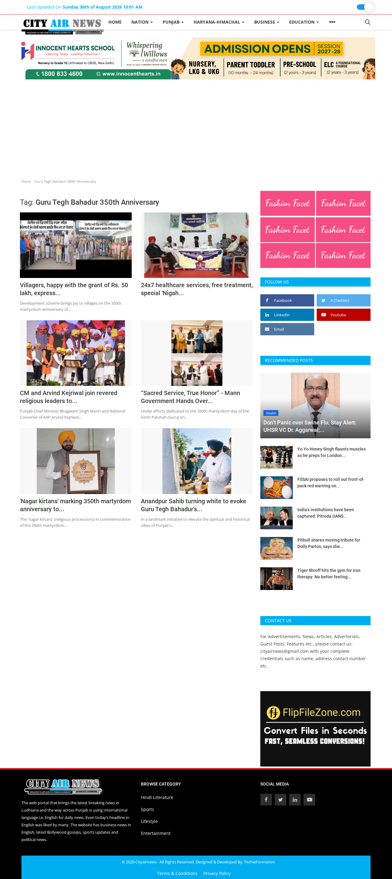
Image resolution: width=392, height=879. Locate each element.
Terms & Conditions (177, 873)
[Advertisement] (196, 125)
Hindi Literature (157, 797)
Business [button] (265, 22)
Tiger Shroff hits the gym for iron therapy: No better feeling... (328, 573)
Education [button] (302, 22)
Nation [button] (140, 22)
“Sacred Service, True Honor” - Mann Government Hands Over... (190, 397)
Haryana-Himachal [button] (217, 22)
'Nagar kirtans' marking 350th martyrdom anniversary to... (75, 505)
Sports (147, 809)
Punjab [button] (172, 22)
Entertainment (156, 833)
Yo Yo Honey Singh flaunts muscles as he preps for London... (331, 452)
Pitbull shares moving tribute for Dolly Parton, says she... (328, 543)
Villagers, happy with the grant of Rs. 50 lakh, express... (74, 289)
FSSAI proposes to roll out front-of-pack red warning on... (331, 482)
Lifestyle (149, 821)
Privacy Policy (217, 873)
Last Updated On (84, 7)
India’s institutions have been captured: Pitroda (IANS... (325, 513)
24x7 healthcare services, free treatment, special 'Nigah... (197, 289)
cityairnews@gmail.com (284, 651)
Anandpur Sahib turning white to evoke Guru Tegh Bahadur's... (193, 505)
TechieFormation (259, 862)
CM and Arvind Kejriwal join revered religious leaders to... (68, 397)
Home (115, 22)
